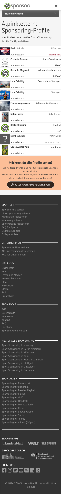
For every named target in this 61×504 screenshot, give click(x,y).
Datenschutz (8, 312)
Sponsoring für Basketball (15, 386)
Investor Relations (11, 278)
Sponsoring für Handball (15, 401)
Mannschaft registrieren (14, 216)
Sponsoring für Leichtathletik (17, 404)
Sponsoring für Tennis (13, 418)
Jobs (4, 271)
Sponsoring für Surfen (13, 415)
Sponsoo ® (9, 304)
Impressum (7, 316)
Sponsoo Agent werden (14, 330)
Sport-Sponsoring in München (18, 352)
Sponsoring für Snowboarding (18, 411)
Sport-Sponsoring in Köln (15, 356)
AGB (4, 309)
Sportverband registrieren (15, 223)
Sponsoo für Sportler (13, 209)
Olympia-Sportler (11, 230)
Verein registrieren (12, 220)
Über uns (8, 263)
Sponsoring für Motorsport (16, 383)
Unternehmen (11, 242)
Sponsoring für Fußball (14, 393)
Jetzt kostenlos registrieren (32, 184)
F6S (4, 292)
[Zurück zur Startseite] (28, 6)
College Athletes (10, 234)
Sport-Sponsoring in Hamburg (18, 345)
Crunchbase (8, 296)
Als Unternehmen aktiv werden (18, 251)
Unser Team (8, 267)
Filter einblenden (14, 13)
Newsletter (8, 285)
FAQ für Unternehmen (14, 254)
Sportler (8, 204)
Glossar (5, 289)
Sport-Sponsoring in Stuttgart (17, 363)
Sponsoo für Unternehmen (16, 247)
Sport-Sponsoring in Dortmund (18, 370)
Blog (4, 282)
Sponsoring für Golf (12, 397)
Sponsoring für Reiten (13, 408)
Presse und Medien (12, 275)
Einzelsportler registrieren (16, 213)
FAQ (4, 323)
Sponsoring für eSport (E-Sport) (18, 422)
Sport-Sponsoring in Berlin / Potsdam (21, 348)
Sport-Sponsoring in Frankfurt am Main (22, 359)
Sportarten (9, 378)
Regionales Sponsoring (18, 340)
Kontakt (6, 320)
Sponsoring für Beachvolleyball (18, 390)
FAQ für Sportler (10, 227)
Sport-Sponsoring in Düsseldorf (18, 366)
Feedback (7, 327)
